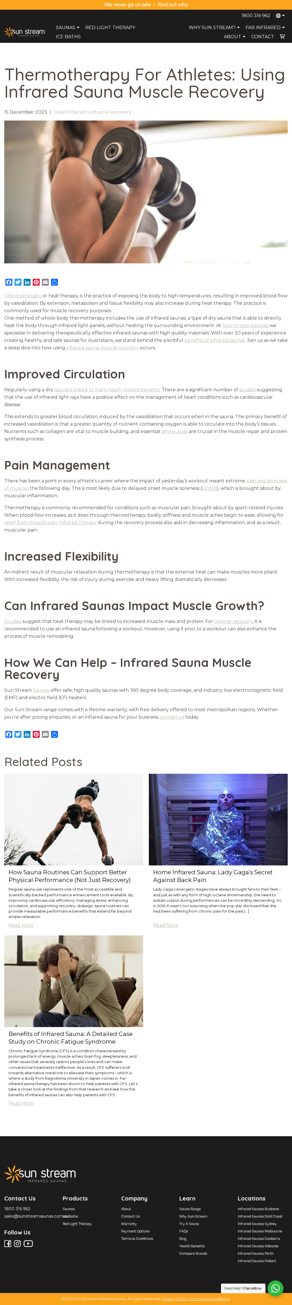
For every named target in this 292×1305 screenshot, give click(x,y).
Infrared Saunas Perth (255, 1253)
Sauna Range (190, 1208)
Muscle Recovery (111, 112)
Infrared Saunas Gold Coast (260, 1216)
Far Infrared (263, 27)
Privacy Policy (174, 1299)
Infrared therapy (78, 522)
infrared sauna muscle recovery (102, 347)
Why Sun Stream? (212, 27)
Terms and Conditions (210, 1299)
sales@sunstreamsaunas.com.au (36, 1216)
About (232, 36)
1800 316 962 (256, 15)
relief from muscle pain (30, 522)
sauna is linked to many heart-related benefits (107, 389)
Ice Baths (68, 36)
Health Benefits (72, 112)
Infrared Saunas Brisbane (258, 1208)
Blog (182, 1238)
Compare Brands (193, 1253)
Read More (21, 925)
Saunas (65, 27)
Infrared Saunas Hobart (257, 1260)
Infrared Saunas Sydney (257, 1223)
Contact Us (130, 1216)
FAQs (183, 1231)
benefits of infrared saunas (214, 340)
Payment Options (135, 1231)
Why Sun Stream (193, 1216)
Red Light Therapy (110, 27)
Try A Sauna (189, 1223)
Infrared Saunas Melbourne (260, 1231)
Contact (262, 36)
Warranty (129, 1223)
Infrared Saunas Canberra (259, 1238)
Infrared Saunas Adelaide (258, 1246)
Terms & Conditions (137, 1238)
